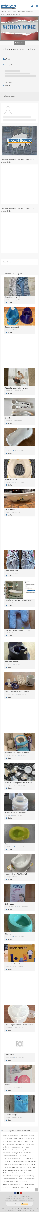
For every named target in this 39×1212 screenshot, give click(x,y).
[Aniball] (19, 1074)
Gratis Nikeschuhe (11, 570)
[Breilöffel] (19, 407)
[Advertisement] (19, 184)
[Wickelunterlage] (19, 1104)
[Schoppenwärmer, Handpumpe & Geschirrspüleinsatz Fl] (19, 681)
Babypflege (30, 11)
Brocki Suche (7, 262)
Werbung (16, 1210)
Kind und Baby (22, 11)
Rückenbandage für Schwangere (16, 388)
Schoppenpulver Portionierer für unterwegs (20, 1025)
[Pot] (19, 833)
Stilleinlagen (9, 904)
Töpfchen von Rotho (12, 662)
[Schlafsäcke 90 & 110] (19, 286)
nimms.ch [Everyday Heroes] (22, 1196)
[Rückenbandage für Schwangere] (19, 377)
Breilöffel (8, 418)
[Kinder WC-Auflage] (19, 468)
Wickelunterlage (11, 1115)
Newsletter (23, 1210)
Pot (6, 844)
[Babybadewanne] (19, 437)
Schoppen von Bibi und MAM (15, 812)
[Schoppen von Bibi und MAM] (19, 802)
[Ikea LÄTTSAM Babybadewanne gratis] (19, 589)
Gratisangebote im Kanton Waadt (12, 1184)
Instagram (23, 1193)
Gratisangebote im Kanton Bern (20, 1147)
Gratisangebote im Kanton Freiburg (13, 1150)
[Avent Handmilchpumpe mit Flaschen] (19, 772)
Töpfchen (8, 934)
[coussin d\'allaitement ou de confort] (19, 619)
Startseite (3, 11)
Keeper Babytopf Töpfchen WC (16, 874)
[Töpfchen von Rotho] (19, 651)
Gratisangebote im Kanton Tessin (12, 1179)
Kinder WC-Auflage (11, 479)
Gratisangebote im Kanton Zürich (20, 1187)
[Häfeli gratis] (19, 1044)
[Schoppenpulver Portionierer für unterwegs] (19, 1014)
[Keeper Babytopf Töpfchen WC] (19, 863)
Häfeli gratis (9, 1055)
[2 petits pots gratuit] (19, 316)
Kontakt (14, 1208)
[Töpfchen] (19, 923)
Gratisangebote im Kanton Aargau (13, 1135)
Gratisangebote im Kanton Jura (12, 1158)
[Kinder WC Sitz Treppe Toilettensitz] (19, 742)
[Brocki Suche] (19, 140)
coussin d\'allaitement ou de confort (18, 630)
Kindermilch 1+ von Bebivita (15, 964)
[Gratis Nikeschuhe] (19, 559)
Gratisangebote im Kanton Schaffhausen (20, 1170)
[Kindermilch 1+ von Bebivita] (19, 953)
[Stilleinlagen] (19, 893)
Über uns (20, 1208)
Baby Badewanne (11, 509)
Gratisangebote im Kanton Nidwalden (14, 1164)
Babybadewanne (11, 448)
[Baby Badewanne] (19, 498)
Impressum (31, 1210)
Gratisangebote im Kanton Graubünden (14, 1156)
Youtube (21, 1193)
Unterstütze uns (5, 1208)
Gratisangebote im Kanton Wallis (19, 1181)
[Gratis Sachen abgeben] (32, 5)
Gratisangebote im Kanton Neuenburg (24, 1161)
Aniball (7, 1085)
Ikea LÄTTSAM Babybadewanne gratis (18, 600)
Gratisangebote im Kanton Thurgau (24, 1176)
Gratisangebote (12, 11)
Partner (30, 1208)
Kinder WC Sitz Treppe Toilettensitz (17, 753)
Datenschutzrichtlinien (26, 1200)
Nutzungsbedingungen (11, 1200)
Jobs (25, 1208)
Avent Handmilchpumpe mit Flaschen (18, 783)
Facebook (15, 1193)
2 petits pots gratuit (12, 327)
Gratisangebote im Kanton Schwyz (13, 1173)
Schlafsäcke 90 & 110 (12, 297)
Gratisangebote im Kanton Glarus (21, 1153)
